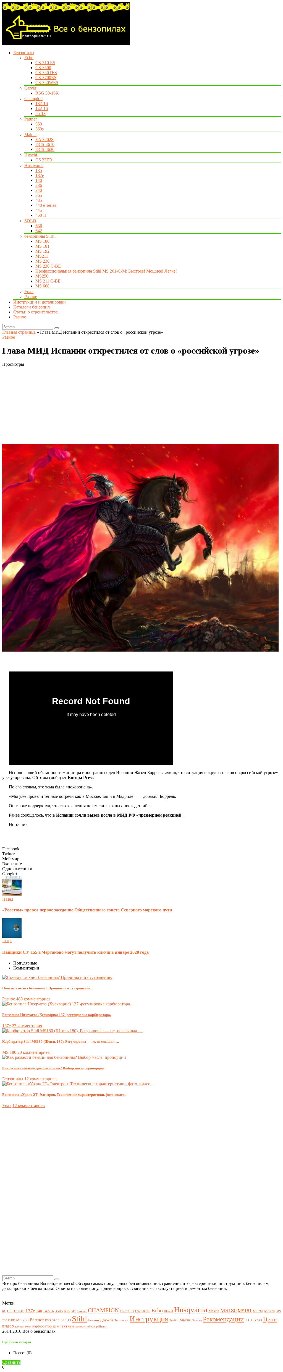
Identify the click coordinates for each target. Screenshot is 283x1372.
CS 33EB (43, 160)
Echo (28, 57)
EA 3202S (44, 139)
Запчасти (121, 1320)
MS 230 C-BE (48, 266)
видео (8, 1326)
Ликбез (173, 1320)
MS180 (228, 1310)
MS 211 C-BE (48, 281)
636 (38, 225)
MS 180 (42, 241)
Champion (33, 98)
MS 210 (258, 1311)
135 (38, 170)
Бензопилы (23, 52)
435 (38, 200)
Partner (30, 119)
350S (59, 1311)
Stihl (79, 1318)
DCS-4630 (44, 149)
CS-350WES (46, 82)
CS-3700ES (45, 77)
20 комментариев (33, 1052)
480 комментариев (33, 999)
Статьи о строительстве (35, 312)
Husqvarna (33, 165)
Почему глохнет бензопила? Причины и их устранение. (46, 988)
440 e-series (45, 205)
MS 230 (42, 261)
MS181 (245, 1310)
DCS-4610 (44, 144)
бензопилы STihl (40, 236)
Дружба (106, 1320)
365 (38, 195)
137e (39, 175)
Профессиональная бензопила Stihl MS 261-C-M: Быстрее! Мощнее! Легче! (106, 271)
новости (80, 1326)
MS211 (41, 256)
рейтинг (101, 1326)
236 (38, 185)
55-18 (40, 113)
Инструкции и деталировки (39, 302)
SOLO (30, 220)
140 (38, 180)
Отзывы (197, 1320)
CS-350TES (46, 72)
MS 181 (42, 246)
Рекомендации (223, 1319)
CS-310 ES (45, 62)
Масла (185, 1320)
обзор (91, 1326)
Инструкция (149, 1319)
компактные (63, 1326)
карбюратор (42, 1326)
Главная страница (19, 332)
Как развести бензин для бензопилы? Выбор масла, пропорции (53, 1068)
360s (39, 129)
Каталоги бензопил (31, 307)
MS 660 (42, 286)
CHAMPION (103, 1310)
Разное (30, 296)
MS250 (41, 276)
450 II (40, 215)
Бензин (93, 1320)
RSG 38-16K (47, 93)
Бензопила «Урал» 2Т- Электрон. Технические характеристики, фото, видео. (63, 1095)
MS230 (269, 1311)
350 (38, 124)
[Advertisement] (141, 405)
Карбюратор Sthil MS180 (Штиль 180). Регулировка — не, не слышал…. (60, 1041)
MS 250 (22, 1320)
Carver (30, 88)
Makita (30, 134)
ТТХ (249, 1320)
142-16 (41, 108)
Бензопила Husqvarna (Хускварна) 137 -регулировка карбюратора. (56, 1015)
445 (38, 210)
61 (4, 1311)
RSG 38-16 (52, 1320)
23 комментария (27, 1025)
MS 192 (42, 251)
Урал (28, 291)
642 (38, 230)
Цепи (270, 1319)
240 (38, 190)
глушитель (23, 1326)
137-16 (41, 103)
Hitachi (30, 155)
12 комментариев (40, 1078)
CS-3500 (43, 67)
